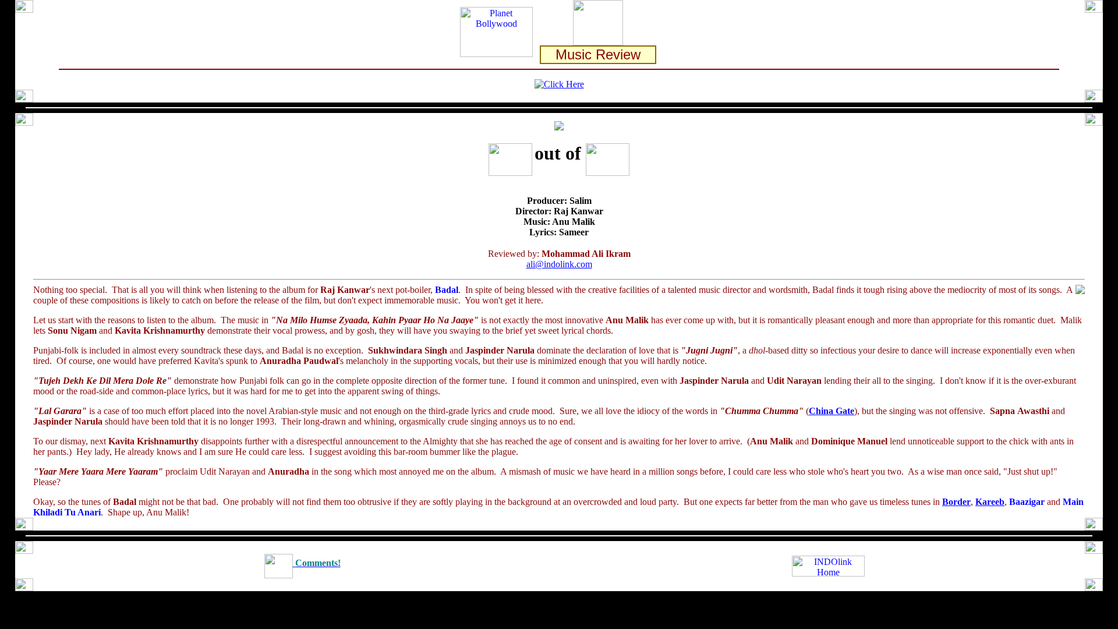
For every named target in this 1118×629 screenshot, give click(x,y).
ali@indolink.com (559, 264)
